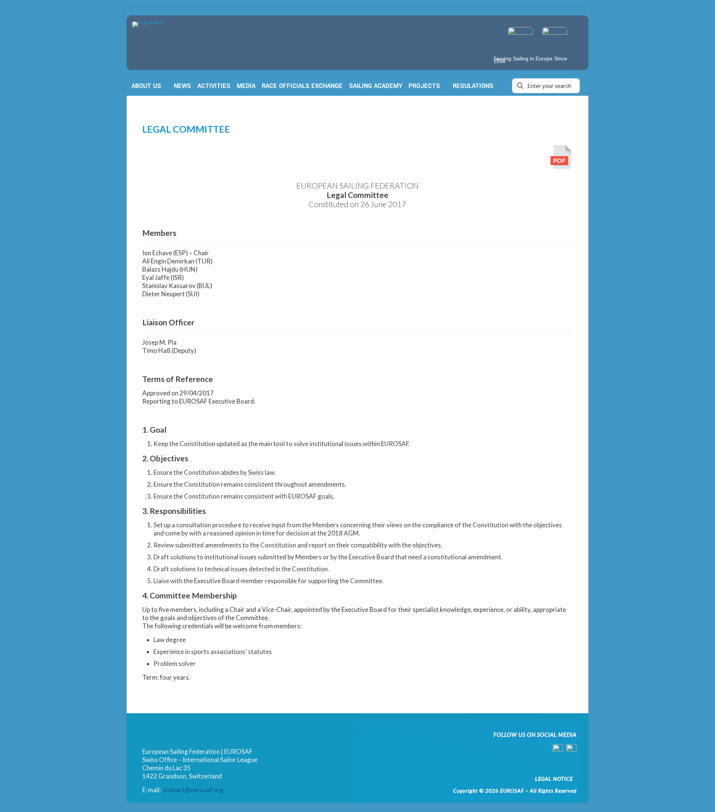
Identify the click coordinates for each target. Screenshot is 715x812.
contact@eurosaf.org (193, 790)
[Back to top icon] (678, 796)
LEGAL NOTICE (554, 778)
